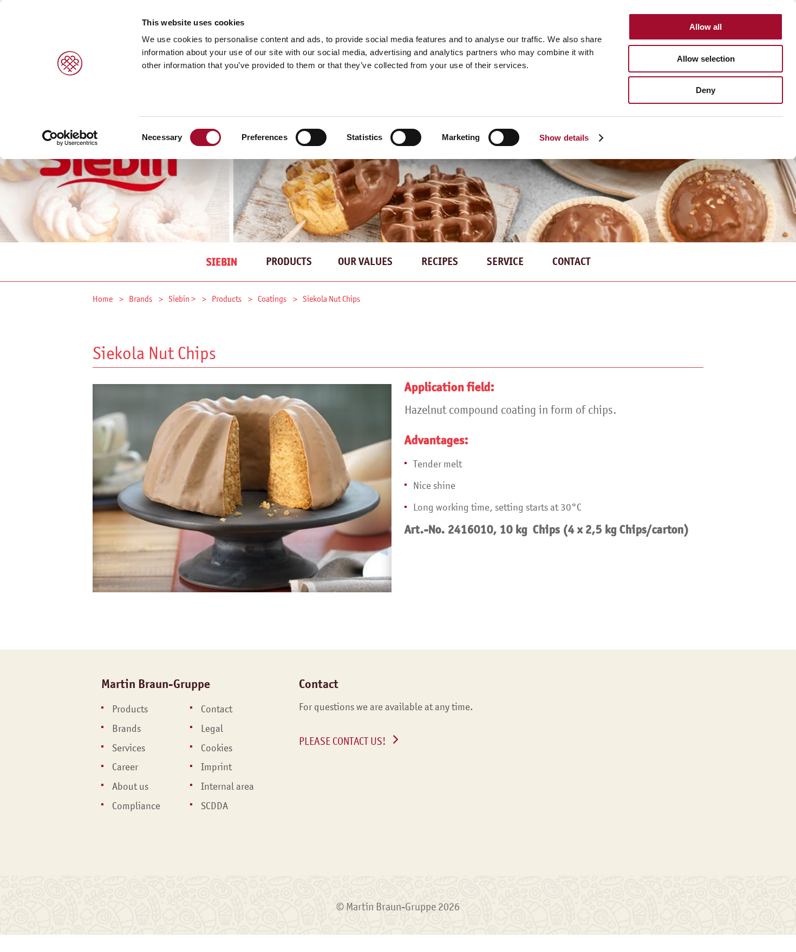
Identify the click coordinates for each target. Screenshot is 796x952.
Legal (212, 729)
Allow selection (706, 58)
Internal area (227, 786)
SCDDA (214, 806)
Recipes (439, 261)
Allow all (705, 26)
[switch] (311, 137)
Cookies (216, 748)
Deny (705, 90)
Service (505, 261)
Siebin (221, 262)
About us (130, 786)
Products (289, 261)
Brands (126, 729)
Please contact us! (342, 741)
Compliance (136, 806)
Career (125, 767)
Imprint (216, 767)
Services (128, 748)
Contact (571, 261)
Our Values (365, 261)
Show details (564, 137)
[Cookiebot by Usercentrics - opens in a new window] (70, 138)
